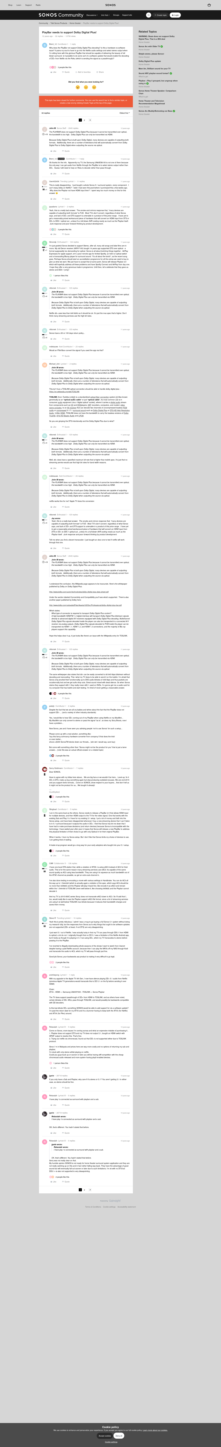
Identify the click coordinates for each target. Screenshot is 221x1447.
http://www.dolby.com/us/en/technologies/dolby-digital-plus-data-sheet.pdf (79, 591)
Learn (18, 5)
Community (43, 23)
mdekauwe (53, 346)
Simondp (52, 242)
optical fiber (95, 397)
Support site (127, 15)
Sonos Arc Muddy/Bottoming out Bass (155, 111)
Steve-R (52, 918)
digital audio (115, 402)
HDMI (62, 413)
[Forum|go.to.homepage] (61, 15)
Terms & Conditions (93, 1206)
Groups (116, 15)
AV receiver (71, 407)
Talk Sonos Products (59, 23)
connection (104, 397)
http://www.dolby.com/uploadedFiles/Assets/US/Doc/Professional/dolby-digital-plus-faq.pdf (85, 605)
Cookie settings (109, 1206)
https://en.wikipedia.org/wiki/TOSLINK (64, 391)
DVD (79, 405)
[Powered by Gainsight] (110, 1201)
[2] (74, 397)
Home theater (75, 23)
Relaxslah (53, 1027)
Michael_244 (54, 363)
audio (60, 402)
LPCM (81, 415)
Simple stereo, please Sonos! (151, 53)
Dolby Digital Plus (100, 410)
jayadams (53, 206)
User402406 (54, 181)
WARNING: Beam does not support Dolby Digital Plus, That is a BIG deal (157, 37)
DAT (89, 405)
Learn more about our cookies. (155, 1430)
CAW (51, 863)
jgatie (51, 1075)
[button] (160, 15)
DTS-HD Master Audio (65, 415)
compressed (61, 410)
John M (52, 128)
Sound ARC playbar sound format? (154, 73)
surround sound (79, 410)
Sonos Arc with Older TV (149, 46)
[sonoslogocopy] (110, 5)
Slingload (53, 809)
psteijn (51, 706)
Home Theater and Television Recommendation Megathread (152, 102)
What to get (143, 76)
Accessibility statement (127, 1206)
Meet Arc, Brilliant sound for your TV (154, 68)
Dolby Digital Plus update (150, 61)
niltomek (52, 288)
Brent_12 (53, 44)
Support (28, 5)
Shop (10, 5)
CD (72, 405)
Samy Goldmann (56, 768)
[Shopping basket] (209, 5)
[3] (117, 397)
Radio (38, 5)
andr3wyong (54, 975)
